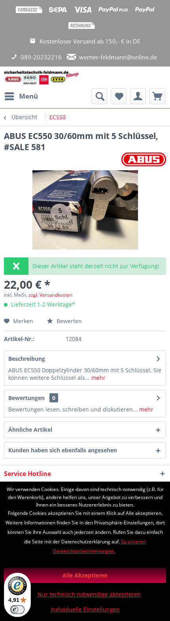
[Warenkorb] (157, 96)
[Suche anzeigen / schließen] (99, 96)
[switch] (17, 609)
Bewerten (68, 321)
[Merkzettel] (119, 96)
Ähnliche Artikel (30, 429)
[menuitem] (21, 96)
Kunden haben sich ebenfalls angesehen (62, 450)
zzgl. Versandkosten (50, 294)
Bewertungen (26, 398)
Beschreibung (26, 358)
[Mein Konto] (138, 96)
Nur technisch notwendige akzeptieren (89, 594)
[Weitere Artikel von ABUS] (143, 159)
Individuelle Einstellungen (85, 609)
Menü (28, 96)
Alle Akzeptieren (85, 575)
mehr (98, 377)
